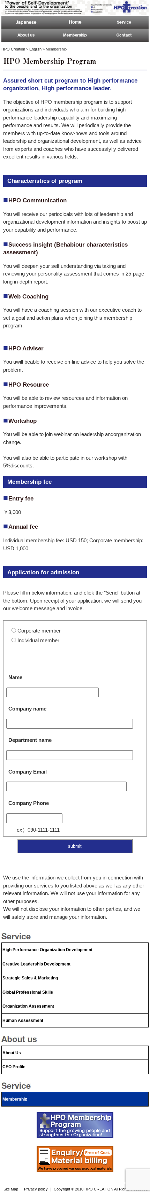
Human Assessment (22, 1020)
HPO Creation (13, 49)
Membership (14, 1099)
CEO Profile (13, 1066)
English (35, 49)
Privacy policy (36, 1189)
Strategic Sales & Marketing (30, 978)
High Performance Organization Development (47, 949)
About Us (11, 1052)
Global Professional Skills (27, 992)
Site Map (10, 1189)
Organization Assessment (28, 1006)
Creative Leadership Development (36, 964)
